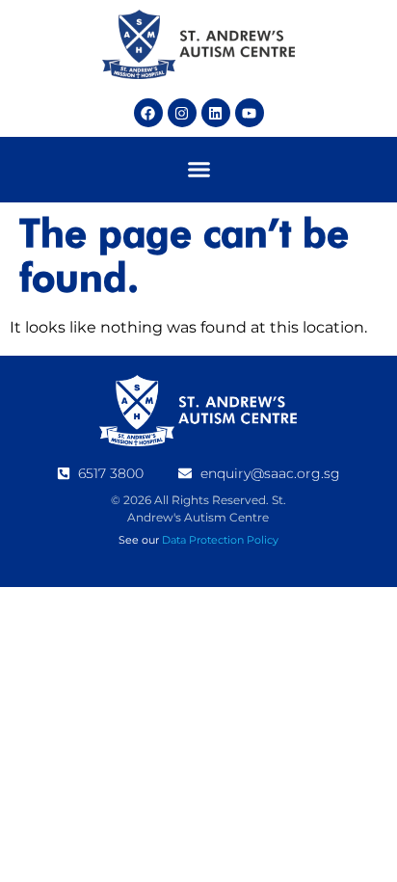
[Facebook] (148, 112)
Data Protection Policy (220, 540)
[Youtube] (249, 112)
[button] (198, 169)
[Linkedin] (215, 112)
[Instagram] (182, 112)
